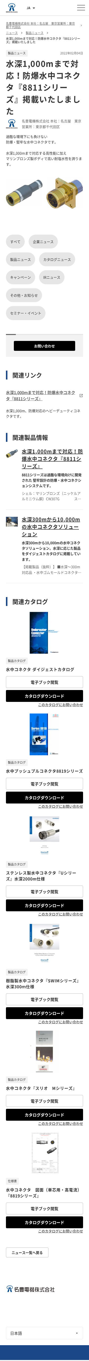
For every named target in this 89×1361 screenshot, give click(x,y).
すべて (15, 241)
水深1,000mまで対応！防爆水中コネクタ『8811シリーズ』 (52, 459)
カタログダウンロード (44, 696)
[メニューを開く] (81, 8)
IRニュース (51, 277)
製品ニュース (20, 259)
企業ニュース (43, 241)
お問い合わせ (44, 345)
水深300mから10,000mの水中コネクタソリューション (51, 527)
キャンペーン (20, 277)
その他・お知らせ (24, 295)
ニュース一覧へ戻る (27, 1252)
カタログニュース (57, 259)
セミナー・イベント (25, 313)
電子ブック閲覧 (44, 682)
